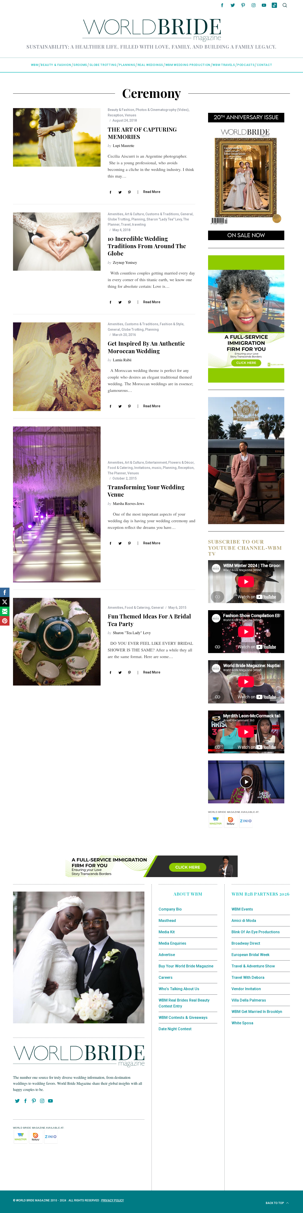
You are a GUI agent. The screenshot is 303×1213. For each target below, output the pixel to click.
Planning (138, 219)
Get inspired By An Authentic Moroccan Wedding (146, 346)
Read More (151, 192)
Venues (130, 115)
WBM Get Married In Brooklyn (257, 1011)
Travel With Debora (248, 977)
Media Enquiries (172, 943)
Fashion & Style (171, 324)
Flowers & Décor (181, 462)
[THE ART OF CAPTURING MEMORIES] (57, 137)
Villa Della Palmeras (249, 1000)
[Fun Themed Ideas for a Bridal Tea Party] (57, 642)
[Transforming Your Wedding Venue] (57, 504)
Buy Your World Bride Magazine (186, 966)
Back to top (275, 1203)
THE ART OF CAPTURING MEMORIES (142, 132)
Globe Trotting (119, 219)
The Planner (117, 473)
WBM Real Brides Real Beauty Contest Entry (184, 1003)
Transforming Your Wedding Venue (146, 490)
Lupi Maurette (123, 145)
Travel (126, 224)
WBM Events (242, 909)
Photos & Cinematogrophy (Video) (162, 110)
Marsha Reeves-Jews (128, 503)
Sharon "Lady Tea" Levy (164, 219)
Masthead (167, 920)
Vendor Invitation (246, 989)
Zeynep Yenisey (125, 262)
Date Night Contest (175, 1029)
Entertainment (156, 462)
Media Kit (167, 932)
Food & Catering (120, 468)
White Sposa (242, 1023)
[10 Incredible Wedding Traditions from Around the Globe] (57, 241)
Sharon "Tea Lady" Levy (132, 632)
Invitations (142, 468)
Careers (166, 977)
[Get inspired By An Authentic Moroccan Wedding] (57, 366)
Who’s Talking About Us (179, 989)
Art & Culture (134, 214)
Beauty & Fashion (121, 110)
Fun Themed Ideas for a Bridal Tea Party (149, 619)
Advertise (167, 954)
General (186, 214)
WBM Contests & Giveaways (183, 1017)
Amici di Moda (244, 920)
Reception (115, 115)
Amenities (115, 214)
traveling (139, 224)
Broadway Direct (246, 943)
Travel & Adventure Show (253, 966)
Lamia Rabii (122, 359)
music (156, 468)
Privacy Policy (112, 1200)
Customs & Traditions (162, 214)
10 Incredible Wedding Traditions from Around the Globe (147, 246)
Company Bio (170, 909)
